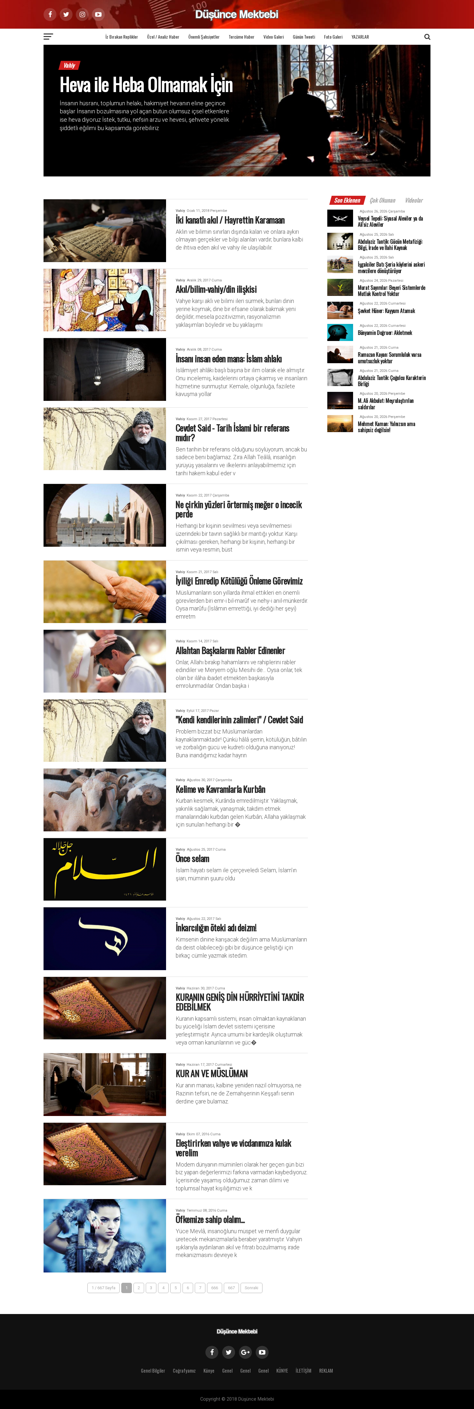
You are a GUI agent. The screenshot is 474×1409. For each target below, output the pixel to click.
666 (214, 1287)
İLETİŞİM (303, 1370)
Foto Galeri (333, 36)
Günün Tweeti (304, 36)
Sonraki (251, 1287)
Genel (227, 1370)
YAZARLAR (360, 36)
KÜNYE (282, 1370)
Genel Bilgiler (153, 1370)
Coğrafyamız (184, 1370)
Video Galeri (273, 36)
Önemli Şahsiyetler (204, 36)
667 (231, 1287)
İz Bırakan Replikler (121, 36)
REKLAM (326, 1370)
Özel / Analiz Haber (163, 36)
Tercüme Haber (241, 36)
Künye (208, 1370)
